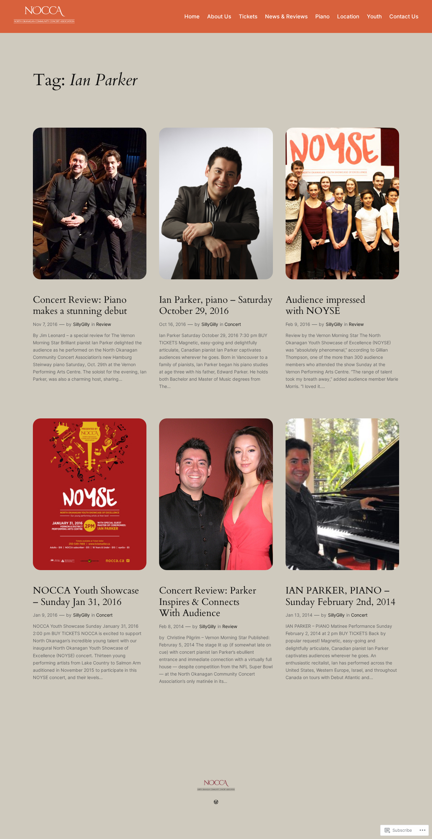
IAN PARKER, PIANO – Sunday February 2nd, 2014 (340, 596)
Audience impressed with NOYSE (325, 306)
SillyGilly (81, 324)
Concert (233, 324)
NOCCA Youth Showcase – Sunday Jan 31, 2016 (86, 596)
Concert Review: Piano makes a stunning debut (80, 306)
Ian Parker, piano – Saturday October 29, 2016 (216, 306)
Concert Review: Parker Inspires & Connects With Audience (207, 602)
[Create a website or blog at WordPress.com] (216, 802)
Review (103, 324)
